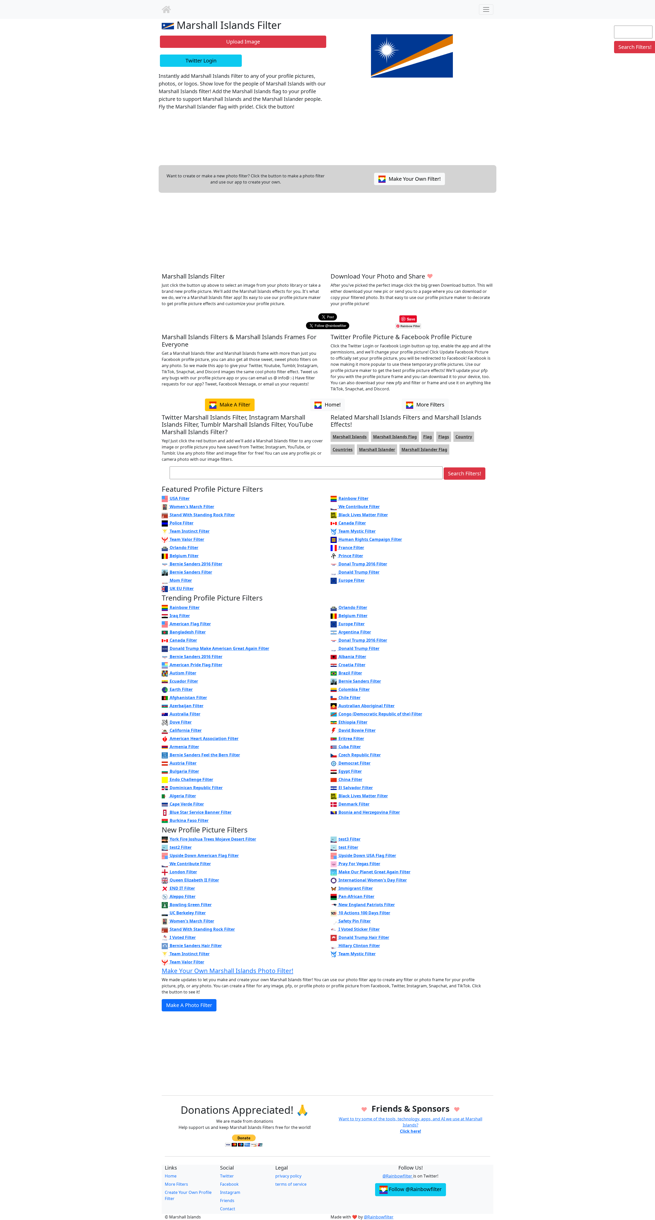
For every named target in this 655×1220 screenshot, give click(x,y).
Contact (227, 1209)
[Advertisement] (315, 233)
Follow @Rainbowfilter (415, 1189)
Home (171, 1176)
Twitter (227, 1176)
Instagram (230, 1192)
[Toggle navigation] (486, 9)
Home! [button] (332, 404)
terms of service (291, 1184)
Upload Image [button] (243, 41)
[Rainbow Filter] (166, 9)
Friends (227, 1200)
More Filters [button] (429, 404)
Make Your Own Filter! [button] (414, 178)
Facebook (229, 1184)
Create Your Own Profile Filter (188, 1195)
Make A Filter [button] (234, 404)
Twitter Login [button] (200, 60)
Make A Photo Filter (189, 1005)
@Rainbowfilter (398, 1176)
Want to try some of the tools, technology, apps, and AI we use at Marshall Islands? (410, 1125)
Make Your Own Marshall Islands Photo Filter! (227, 970)
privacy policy (288, 1176)
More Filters (176, 1184)
